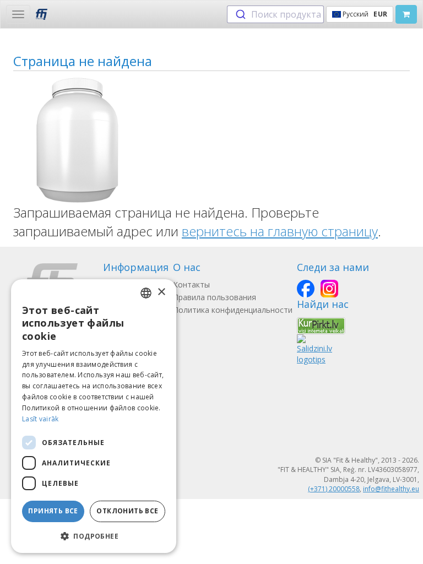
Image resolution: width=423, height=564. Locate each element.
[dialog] (93, 416)
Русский (364, 14)
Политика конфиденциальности (232, 310)
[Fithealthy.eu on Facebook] (305, 288)
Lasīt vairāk (40, 419)
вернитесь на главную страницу (280, 231)
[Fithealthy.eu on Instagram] (329, 288)
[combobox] (275, 14)
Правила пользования (214, 297)
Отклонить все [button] (127, 511)
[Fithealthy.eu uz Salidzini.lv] (314, 349)
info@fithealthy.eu (391, 489)
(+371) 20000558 (334, 489)
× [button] (161, 292)
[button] (93, 535)
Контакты (191, 284)
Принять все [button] (53, 511)
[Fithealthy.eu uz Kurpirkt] (321, 324)
